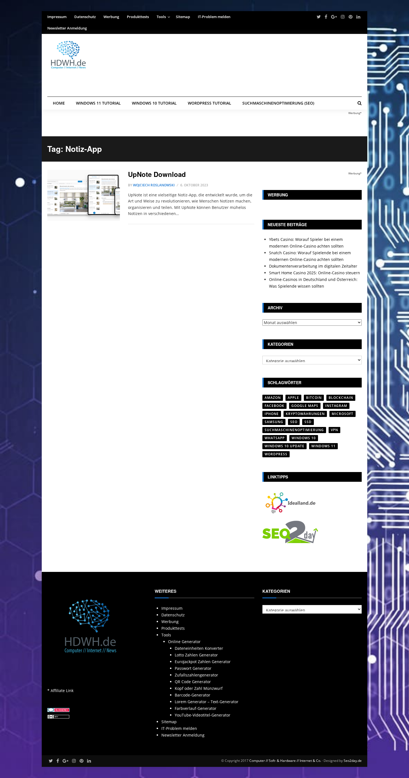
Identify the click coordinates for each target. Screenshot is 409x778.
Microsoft (342, 413)
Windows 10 (304, 438)
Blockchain (341, 397)
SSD (308, 421)
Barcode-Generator (192, 695)
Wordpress (276, 454)
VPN (334, 430)
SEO (293, 421)
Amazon (273, 397)
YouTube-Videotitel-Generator (202, 715)
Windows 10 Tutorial (154, 103)
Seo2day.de (353, 760)
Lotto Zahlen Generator (196, 655)
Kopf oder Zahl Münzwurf (199, 688)
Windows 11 (323, 446)
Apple (293, 397)
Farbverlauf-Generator (195, 708)
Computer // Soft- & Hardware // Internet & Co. (285, 760)
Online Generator (184, 641)
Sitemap (183, 16)
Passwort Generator (193, 668)
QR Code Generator (193, 681)
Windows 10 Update (284, 446)
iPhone (272, 413)
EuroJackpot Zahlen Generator (203, 661)
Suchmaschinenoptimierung (294, 430)
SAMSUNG (274, 421)
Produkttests (138, 16)
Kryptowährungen (305, 413)
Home (59, 103)
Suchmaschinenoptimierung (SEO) (278, 103)
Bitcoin (314, 397)
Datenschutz (85, 16)
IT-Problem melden (214, 16)
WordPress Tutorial (209, 103)
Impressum (56, 16)
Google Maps (304, 405)
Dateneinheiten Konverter (199, 648)
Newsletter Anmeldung (67, 28)
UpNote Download (157, 174)
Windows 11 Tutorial (98, 103)
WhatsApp (275, 438)
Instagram (336, 405)
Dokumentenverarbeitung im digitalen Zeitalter (313, 266)
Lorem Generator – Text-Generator (206, 701)
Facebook (274, 405)
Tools (161, 16)
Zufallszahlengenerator (196, 675)
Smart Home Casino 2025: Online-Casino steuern (314, 272)
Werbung (111, 16)
